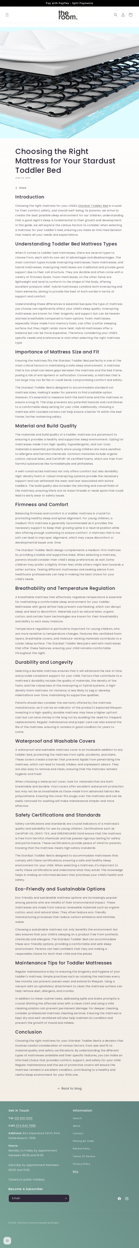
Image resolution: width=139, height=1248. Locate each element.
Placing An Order (83, 1141)
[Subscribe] (65, 1198)
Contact (78, 1133)
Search (77, 1118)
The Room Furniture (27, 1222)
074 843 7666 (25, 1126)
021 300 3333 (23, 1118)
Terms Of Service (84, 1156)
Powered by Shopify (48, 1222)
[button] (7, 15)
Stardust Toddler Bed (93, 206)
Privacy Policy (81, 1164)
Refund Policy (81, 1148)
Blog (75, 1171)
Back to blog (72, 1088)
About (77, 1126)
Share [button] (22, 188)
